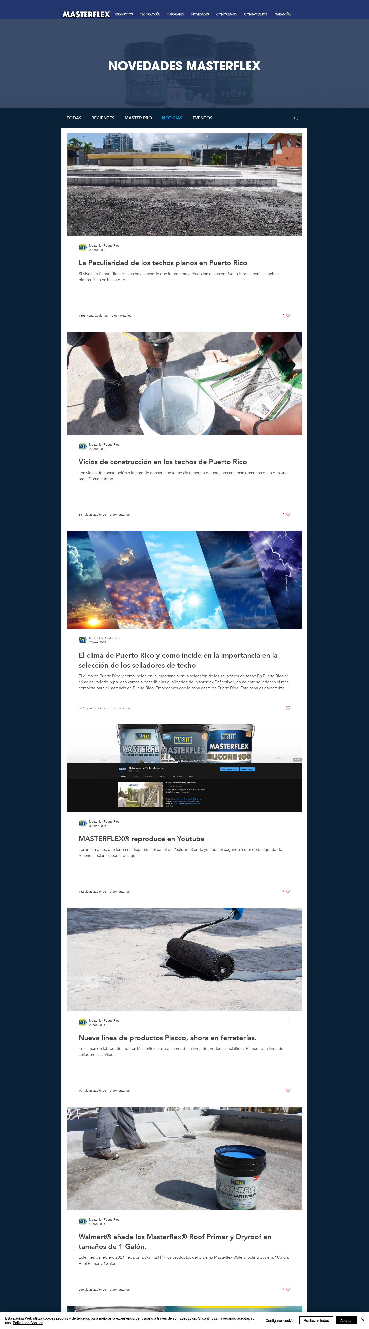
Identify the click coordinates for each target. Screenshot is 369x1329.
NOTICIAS (172, 117)
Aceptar (346, 1320)
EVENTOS (202, 117)
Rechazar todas (316, 1320)
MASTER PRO (138, 117)
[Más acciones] (290, 247)
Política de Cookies (28, 1322)
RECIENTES (102, 117)
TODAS (74, 117)
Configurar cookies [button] (280, 1320)
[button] (124, 14)
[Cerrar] (363, 1320)
